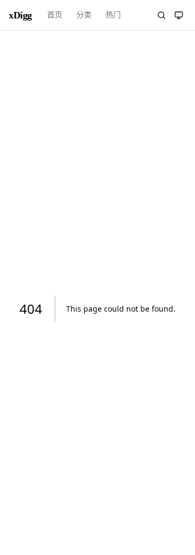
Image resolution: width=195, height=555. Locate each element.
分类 (84, 15)
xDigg (20, 15)
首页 (54, 15)
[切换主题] (178, 15)
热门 (113, 15)
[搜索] (161, 15)
